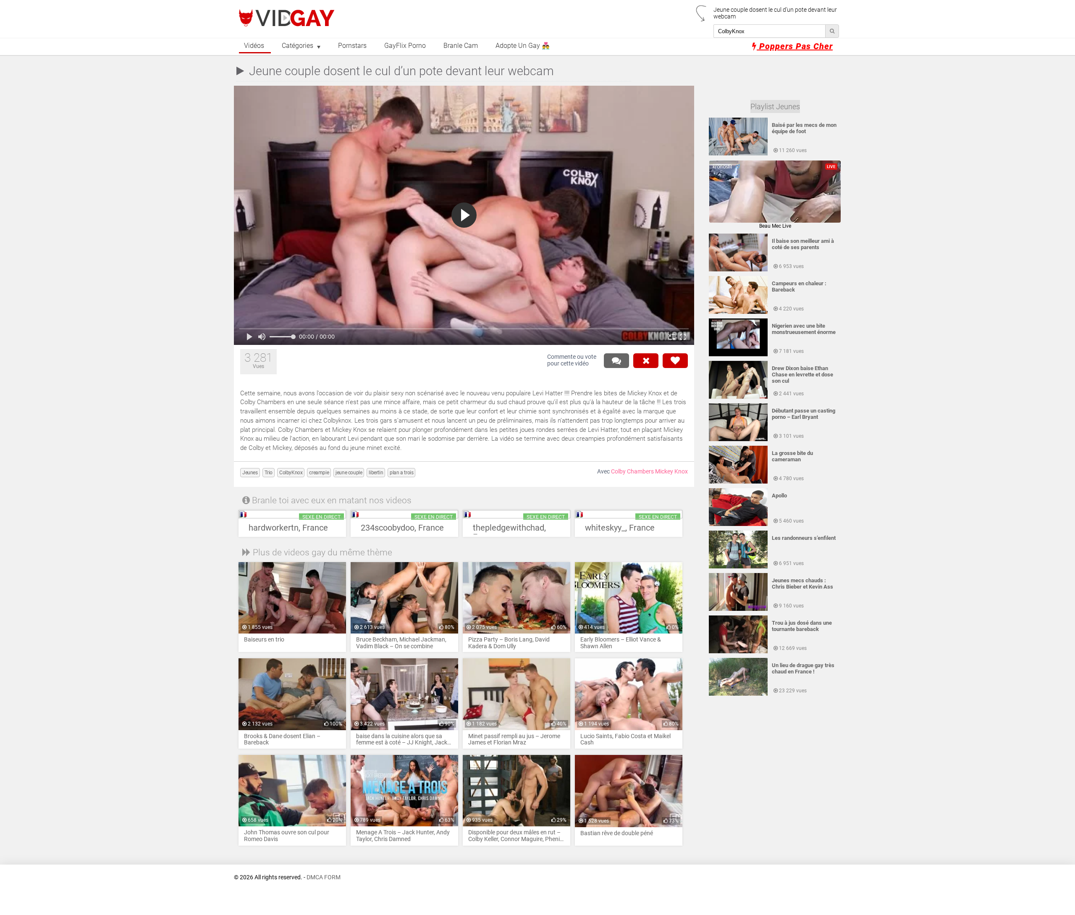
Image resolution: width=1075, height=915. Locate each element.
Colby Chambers (632, 471)
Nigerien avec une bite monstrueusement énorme (804, 329)
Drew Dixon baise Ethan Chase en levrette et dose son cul (802, 374)
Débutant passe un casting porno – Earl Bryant (803, 414)
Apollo (779, 495)
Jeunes (250, 473)
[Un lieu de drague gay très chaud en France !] (738, 694)
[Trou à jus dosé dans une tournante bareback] (738, 652)
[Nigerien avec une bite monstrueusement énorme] (738, 355)
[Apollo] (738, 524)
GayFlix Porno (405, 46)
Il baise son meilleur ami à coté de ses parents (803, 244)
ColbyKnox (290, 473)
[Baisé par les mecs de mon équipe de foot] (738, 154)
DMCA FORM (324, 877)
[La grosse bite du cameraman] (738, 482)
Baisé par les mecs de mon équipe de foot (804, 128)
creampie (319, 473)
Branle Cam (460, 46)
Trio (269, 473)
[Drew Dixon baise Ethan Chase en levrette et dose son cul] (738, 397)
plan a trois (401, 473)
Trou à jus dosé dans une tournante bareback (802, 626)
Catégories (297, 46)
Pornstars (352, 46)
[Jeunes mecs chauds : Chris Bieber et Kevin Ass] (738, 609)
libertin (376, 473)
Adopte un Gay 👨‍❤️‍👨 (523, 46)
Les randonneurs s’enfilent (804, 538)
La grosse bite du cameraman (792, 456)
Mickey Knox (671, 471)
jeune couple (349, 473)
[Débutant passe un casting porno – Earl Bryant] (738, 439)
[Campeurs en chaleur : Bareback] (738, 312)
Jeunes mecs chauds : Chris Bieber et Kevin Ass (802, 583)
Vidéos (254, 46)
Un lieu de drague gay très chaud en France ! (803, 668)
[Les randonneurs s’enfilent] (738, 567)
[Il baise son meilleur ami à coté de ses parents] (738, 270)
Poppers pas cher (795, 46)
